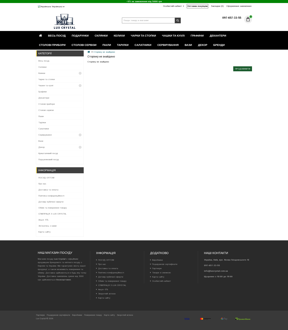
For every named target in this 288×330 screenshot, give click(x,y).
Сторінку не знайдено (104, 52)
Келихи (119, 35)
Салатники (143, 45)
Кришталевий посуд (48, 153)
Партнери (157, 268)
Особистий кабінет (161, 281)
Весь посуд (57, 35)
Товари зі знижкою (161, 272)
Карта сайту (44, 231)
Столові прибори (52, 45)
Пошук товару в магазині (178, 20)
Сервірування (168, 45)
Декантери (218, 35)
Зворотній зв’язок (107, 293)
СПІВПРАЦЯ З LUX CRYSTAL (52, 213)
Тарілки (123, 45)
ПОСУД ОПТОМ (46, 177)
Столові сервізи (84, 45)
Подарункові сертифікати (164, 264)
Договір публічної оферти (50, 201)
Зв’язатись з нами (47, 225)
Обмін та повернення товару (52, 207)
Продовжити (242, 68)
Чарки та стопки (143, 35)
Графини (197, 35)
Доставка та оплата (48, 189)
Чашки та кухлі (173, 35)
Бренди (219, 45)
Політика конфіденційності (51, 195)
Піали (106, 45)
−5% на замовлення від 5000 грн (144, 1)
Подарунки (80, 35)
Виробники (157, 260)
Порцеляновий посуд (48, 159)
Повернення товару (93, 315)
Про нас (42, 183)
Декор (202, 45)
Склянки (101, 35)
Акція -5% (43, 219)
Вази (188, 45)
